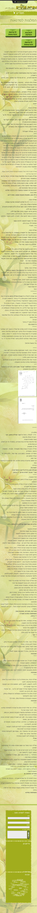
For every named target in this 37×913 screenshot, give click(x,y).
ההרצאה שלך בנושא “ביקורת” (15, 270)
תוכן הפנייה (26, 829)
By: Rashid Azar (26, 871)
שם (29, 816)
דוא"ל (28, 820)
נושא (28, 825)
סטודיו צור (17, 907)
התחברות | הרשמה (21, 1)
